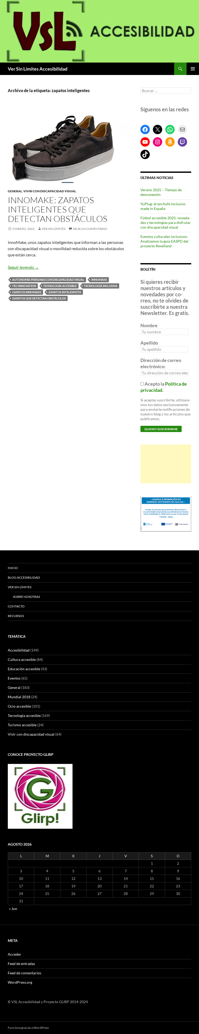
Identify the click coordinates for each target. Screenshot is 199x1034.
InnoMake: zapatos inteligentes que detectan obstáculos (57, 209)
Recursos (16, 616)
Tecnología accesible (60, 285)
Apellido (149, 343)
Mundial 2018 (19, 697)
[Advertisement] (165, 463)
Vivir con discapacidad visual (49, 191)
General (15, 191)
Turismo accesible (22, 725)
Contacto (16, 606)
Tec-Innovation (24, 285)
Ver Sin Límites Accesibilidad (37, 69)
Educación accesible (24, 669)
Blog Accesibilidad (24, 577)
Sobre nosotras (26, 597)
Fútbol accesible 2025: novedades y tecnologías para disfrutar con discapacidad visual (165, 222)
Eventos (14, 678)
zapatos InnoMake (26, 292)
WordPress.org (20, 982)
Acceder (14, 954)
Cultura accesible (22, 659)
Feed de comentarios (24, 973)
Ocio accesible (19, 706)
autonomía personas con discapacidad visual (48, 279)
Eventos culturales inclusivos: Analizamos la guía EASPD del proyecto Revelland (164, 241)
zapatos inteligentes (64, 292)
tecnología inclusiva (100, 285)
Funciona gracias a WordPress (28, 1028)
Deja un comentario (90, 229)
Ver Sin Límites (53, 229)
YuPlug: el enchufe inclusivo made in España (163, 206)
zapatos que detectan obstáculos (39, 298)
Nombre (149, 325)
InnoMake (99, 279)
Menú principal (193, 69)
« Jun (13, 908)
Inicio (13, 568)
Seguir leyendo (23, 267)
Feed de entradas (21, 963)
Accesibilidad (19, 650)
